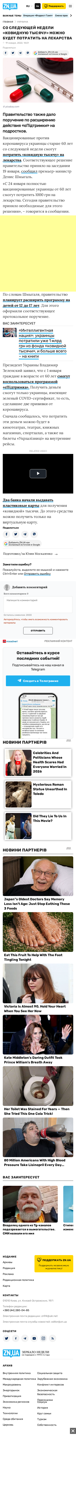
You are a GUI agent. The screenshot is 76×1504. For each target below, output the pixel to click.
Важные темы (12, 15)
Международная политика (19, 1378)
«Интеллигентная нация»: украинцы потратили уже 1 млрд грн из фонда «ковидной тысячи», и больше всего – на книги (43, 343)
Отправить (38, 630)
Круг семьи (44, 1413)
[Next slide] (70, 15)
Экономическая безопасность (47, 1392)
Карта (6, 1285)
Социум (42, 1402)
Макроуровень (12, 1384)
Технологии (10, 1413)
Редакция (9, 1268)
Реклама (8, 1274)
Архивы (7, 1262)
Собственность (46, 1425)
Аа (37, 6)
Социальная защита (49, 1373)
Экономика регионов (16, 1401)
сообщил (29, 171)
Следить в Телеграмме (40, 681)
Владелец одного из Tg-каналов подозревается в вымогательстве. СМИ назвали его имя (29, 1229)
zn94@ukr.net (49, 1316)
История (42, 1407)
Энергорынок (11, 1390)
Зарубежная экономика (52, 1378)
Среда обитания (13, 1419)
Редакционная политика (18, 1280)
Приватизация (12, 1396)
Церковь (8, 1424)
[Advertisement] (38, 253)
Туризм (41, 1419)
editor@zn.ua (59, 1321)
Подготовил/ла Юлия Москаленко (27, 553)
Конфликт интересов (50, 1384)
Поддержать (56, 6)
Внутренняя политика (17, 1373)
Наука (7, 1407)
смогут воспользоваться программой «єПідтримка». (36, 381)
